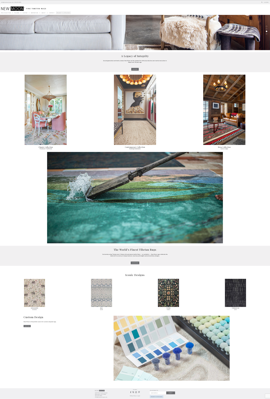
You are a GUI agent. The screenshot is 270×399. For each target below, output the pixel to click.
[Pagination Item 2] (266, 29)
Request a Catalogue (63, 12)
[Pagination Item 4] (266, 34)
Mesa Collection (224, 147)
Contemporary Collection (135, 147)
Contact (51, 12)
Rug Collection (6, 12)
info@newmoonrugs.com (7, 2)
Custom (25, 12)
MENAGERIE (34, 308)
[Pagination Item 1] (266, 26)
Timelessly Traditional (45, 148)
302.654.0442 (17, 2)
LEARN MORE (27, 326)
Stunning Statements (135, 148)
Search (262, 2)
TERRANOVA (235, 308)
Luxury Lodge (224, 148)
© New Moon (133, 395)
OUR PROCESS (135, 262)
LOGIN (266, 2)
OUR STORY (135, 69)
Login (138, 395)
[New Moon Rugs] (23, 8)
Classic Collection (46, 147)
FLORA (168, 308)
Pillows (16, 12)
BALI (101, 308)
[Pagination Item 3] (266, 31)
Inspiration (34, 12)
